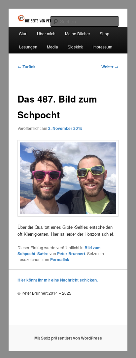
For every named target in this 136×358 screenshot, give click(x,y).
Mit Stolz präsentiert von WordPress (68, 338)
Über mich (46, 33)
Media (52, 46)
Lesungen (28, 46)
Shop (104, 33)
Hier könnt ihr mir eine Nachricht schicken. (57, 280)
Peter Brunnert (71, 253)
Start (23, 33)
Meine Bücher (77, 33)
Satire (43, 253)
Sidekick (75, 46)
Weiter (110, 67)
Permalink (59, 259)
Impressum (102, 46)
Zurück (26, 67)
